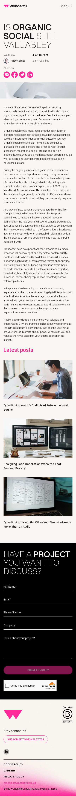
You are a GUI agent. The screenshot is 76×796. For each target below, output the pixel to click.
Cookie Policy (13, 764)
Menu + (66, 6)
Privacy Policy (14, 776)
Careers (10, 770)
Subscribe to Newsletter (25, 739)
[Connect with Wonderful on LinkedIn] (38, 752)
